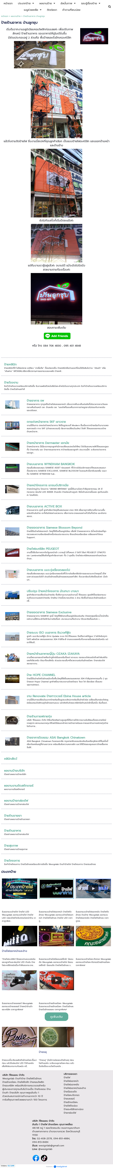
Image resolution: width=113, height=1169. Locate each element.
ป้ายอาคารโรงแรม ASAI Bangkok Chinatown (56, 737)
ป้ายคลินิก (10, 364)
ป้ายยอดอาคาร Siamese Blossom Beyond (54, 527)
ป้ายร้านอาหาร (12, 830)
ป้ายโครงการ (12, 860)
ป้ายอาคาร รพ (35, 400)
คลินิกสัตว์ (10, 758)
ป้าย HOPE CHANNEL (41, 675)
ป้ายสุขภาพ (11, 845)
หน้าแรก (4, 16)
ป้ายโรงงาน (11, 382)
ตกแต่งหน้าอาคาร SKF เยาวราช (46, 421)
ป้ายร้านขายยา (13, 815)
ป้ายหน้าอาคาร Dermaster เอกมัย (48, 443)
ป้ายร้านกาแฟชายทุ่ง (39, 716)
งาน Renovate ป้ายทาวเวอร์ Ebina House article (59, 696)
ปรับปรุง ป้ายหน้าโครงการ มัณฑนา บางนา (53, 591)
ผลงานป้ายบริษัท (14, 770)
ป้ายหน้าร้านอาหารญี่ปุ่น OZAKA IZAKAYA (53, 653)
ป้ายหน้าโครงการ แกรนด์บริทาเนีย (48, 485)
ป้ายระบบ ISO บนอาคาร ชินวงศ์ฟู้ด (49, 632)
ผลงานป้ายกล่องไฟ (16, 800)
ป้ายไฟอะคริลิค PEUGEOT (43, 548)
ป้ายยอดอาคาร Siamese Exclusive (49, 612)
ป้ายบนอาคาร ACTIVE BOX (44, 506)
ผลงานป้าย (16, 16)
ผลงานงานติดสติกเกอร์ (18, 785)
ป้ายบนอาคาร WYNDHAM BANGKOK (51, 464)
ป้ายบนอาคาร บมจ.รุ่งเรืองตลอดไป (48, 570)
